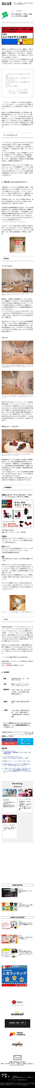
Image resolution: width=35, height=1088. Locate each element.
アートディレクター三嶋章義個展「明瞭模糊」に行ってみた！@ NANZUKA (16, 752)
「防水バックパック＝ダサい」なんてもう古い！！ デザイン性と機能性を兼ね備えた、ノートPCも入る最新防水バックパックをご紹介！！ (17, 770)
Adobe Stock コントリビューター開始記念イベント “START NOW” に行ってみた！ (16, 764)
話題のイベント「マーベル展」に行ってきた (16, 761)
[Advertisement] (17, 864)
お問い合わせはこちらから (17, 1062)
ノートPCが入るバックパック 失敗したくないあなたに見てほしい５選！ (16, 757)
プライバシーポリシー (12, 1079)
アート (12, 11)
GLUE (7, 3)
